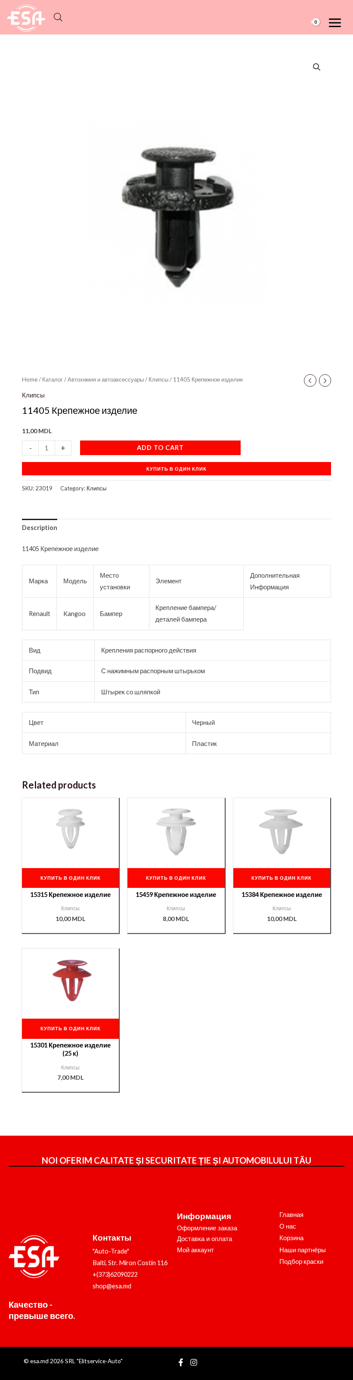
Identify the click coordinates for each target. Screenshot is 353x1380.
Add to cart (160, 447)
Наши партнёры (302, 1250)
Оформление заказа (207, 1228)
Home (29, 379)
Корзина (291, 1237)
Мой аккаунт (195, 1250)
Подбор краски (301, 1261)
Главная (291, 1214)
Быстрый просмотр (70, 854)
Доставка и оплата (204, 1238)
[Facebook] (181, 1362)
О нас (287, 1226)
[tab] (39, 528)
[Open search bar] (58, 17)
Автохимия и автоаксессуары (106, 379)
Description (39, 527)
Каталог (52, 379)
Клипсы (158, 379)
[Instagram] (194, 1362)
